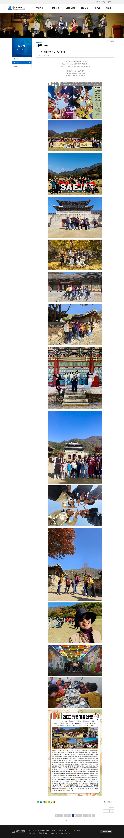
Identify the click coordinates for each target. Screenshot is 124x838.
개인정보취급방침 (106, 831)
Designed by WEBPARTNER (71, 833)
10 (87, 815)
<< (56, 815)
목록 (111, 806)
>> (93, 815)
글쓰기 (111, 811)
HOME (98, 2)
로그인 (103, 2)
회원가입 (109, 2)
